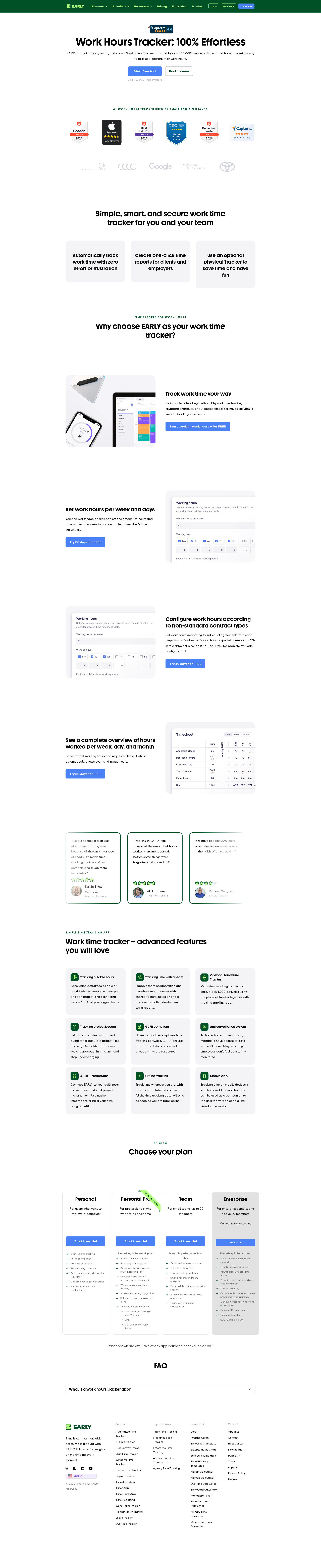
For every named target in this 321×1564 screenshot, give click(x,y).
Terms (232, 1461)
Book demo (228, 6)
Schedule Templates (203, 1455)
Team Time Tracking (165, 1431)
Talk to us (236, 1242)
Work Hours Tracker (128, 1505)
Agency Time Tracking (166, 1468)
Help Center (235, 1443)
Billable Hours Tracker (129, 1511)
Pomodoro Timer (201, 1495)
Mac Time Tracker (126, 1454)
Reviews (233, 1479)
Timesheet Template (203, 1443)
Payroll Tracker (125, 1476)
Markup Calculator (202, 1477)
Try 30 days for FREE (85, 542)
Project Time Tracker (128, 1470)
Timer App (122, 1488)
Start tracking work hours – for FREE (198, 426)
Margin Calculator (202, 1471)
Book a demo (179, 71)
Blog (193, 1431)
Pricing (162, 6)
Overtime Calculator (203, 1483)
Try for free (246, 6)
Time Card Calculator (204, 1489)
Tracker (196, 6)
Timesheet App (125, 1482)
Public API (234, 1455)
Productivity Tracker (128, 1448)
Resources (141, 6)
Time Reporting (125, 1499)
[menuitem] (129, 1434)
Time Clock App (126, 1494)
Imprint (232, 1467)
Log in (213, 6)
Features (98, 6)
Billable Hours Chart (203, 1449)
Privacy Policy (236, 1473)
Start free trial (145, 71)
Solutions (119, 6)
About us (233, 1431)
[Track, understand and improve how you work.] (75, 6)
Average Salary (200, 1437)
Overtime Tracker (126, 1523)
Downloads (235, 1449)
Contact (233, 1437)
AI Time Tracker (125, 1441)
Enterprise (179, 6)
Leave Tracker (124, 1517)
